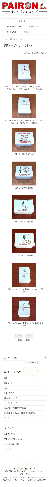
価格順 (36, 53)
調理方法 (27, 32)
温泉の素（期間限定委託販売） (15, 408)
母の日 (17, 222)
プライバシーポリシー (35, 471)
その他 (6, 418)
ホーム (8, 21)
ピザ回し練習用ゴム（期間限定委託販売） (20, 413)
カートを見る (11, 32)
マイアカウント (10, 449)
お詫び (17, 188)
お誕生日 (17, 154)
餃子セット (8, 383)
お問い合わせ (34, 26)
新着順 (43, 53)
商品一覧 (22, 21)
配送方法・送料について (13, 439)
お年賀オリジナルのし (14, 323)
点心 (5, 388)
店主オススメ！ (10, 393)
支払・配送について (13, 26)
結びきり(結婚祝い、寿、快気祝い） (18, 120)
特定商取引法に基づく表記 (15, 471)
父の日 (17, 255)
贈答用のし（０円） (16, 39)
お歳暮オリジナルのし (14, 289)
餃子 (5, 378)
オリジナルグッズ (10, 403)
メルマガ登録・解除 (11, 444)
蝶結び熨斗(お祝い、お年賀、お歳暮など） (21, 87)
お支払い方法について (12, 434)
